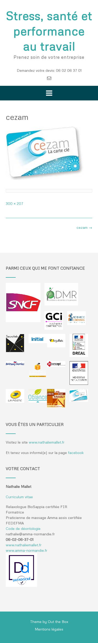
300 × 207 (14, 203)
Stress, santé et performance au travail (49, 30)
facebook (76, 452)
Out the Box (58, 621)
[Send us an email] (49, 78)
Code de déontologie (23, 528)
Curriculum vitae (19, 497)
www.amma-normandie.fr (26, 550)
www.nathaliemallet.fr (47, 442)
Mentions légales (49, 629)
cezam (84, 227)
